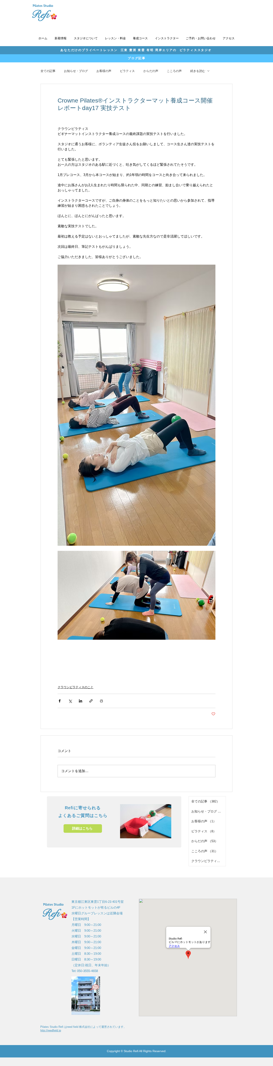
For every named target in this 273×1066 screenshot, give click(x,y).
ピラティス (127, 71)
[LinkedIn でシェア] (80, 701)
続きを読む (197, 71)
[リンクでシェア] (91, 701)
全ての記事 (48, 71)
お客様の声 (103, 71)
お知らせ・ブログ (76, 71)
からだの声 (150, 71)
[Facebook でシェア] (60, 701)
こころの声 (174, 71)
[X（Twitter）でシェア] (70, 701)
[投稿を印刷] (101, 701)
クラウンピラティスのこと (75, 687)
